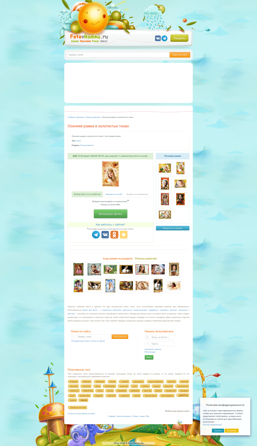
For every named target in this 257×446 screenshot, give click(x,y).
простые (71, 314)
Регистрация (150, 352)
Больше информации (212, 425)
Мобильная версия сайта (177, 411)
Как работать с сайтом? (110, 224)
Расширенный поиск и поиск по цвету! (88, 341)
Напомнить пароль (153, 349)
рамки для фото (89, 310)
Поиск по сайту (179, 55)
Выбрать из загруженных (137, 194)
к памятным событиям (111, 310)
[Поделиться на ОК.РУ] (114, 235)
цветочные (127, 310)
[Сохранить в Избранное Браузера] (124, 235)
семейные (164, 310)
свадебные (153, 310)
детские (173, 310)
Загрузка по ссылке (113, 194)
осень (78, 141)
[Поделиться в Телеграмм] (96, 235)
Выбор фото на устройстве (87, 194)
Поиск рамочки (119, 337)
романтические (140, 310)
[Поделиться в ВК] (105, 235)
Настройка (231, 431)
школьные (183, 310)
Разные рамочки (87, 145)
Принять (218, 431)
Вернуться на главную (172, 228)
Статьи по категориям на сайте (81, 413)
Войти (149, 357)
